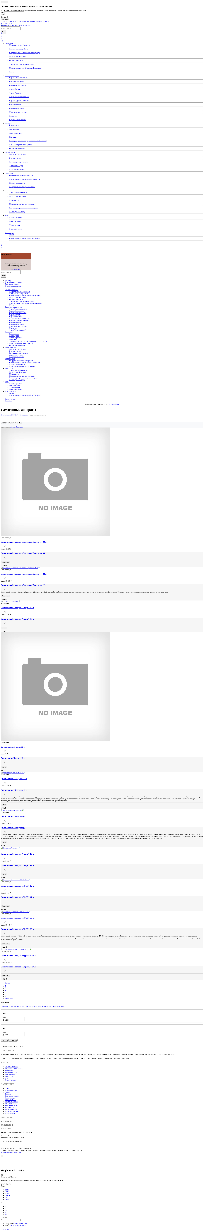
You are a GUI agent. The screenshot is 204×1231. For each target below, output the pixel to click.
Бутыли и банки (15, 221)
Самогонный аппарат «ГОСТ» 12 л (17, 886)
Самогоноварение (10, 43)
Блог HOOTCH (10, 1100)
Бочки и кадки (9, 233)
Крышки (61, 1006)
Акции (27, 25)
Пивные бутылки (15, 217)
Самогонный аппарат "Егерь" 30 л (17, 608)
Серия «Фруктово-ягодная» (19, 101)
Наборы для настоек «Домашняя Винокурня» (25, 68)
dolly (6, 1190)
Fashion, (11, 1225)
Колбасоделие (14, 129)
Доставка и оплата (42, 21)
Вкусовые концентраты (12, 76)
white (7, 1191)
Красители (13, 116)
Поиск (4, 32)
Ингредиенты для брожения (19, 45)
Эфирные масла (15, 158)
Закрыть (4, 2)
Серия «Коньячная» (16, 81)
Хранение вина (15, 225)
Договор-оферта (11, 1109)
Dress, (21, 1224)
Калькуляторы (6, 25)
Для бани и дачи (10, 152)
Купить (4, 628)
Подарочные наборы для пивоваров (22, 187)
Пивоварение (9, 173)
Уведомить (5, 562)
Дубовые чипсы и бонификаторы (21, 64)
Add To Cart (5, 1229)
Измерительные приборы (18, 49)
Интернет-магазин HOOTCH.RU (9, 415)
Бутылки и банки (15, 229)
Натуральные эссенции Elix (19, 97)
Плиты (11, 72)
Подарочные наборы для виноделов (22, 204)
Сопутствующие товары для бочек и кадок (24, 238)
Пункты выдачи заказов (26, 21)
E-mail (3, 15)
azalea (7, 1193)
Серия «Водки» (15, 89)
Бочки (11, 235)
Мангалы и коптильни (17, 154)
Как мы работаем (11, 1102)
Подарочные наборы (16, 169)
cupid (7, 1199)
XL (6, 1214)
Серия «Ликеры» (15, 93)
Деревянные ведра (16, 166)
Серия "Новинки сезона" (18, 78)
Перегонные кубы (21, 1006)
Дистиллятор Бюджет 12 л (13, 747)
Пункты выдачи (11, 1090)
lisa (6, 1197)
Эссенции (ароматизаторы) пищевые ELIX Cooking (28, 141)
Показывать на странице (10, 1046)
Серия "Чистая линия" (17, 120)
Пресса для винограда (17, 212)
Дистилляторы (33, 1006)
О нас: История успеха (9, 21)
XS (6, 1206)
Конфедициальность (12, 1111)
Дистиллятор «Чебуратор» (13, 816)
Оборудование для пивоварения (21, 175)
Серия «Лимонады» (16, 108)
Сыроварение (14, 125)
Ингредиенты (14, 200)
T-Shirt (26, 1224)
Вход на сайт (15, 269)
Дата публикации (16, 427)
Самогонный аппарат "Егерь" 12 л (17, 854)
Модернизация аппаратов (48, 1006)
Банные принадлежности (18, 162)
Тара (6, 215)
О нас (7, 1088)
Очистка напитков (16, 60)
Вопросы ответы (11, 1103)
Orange (7, 1195)
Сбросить (5, 1040)
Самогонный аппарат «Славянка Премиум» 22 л (24, 574)
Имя (2, 12)
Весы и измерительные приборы (21, 145)
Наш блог (15, 25)
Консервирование (15, 133)
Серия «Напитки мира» (17, 85)
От (4, 1018)
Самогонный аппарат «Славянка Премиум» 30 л (24, 542)
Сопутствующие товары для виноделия (23, 208)
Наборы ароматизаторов (18, 112)
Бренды (22, 25)
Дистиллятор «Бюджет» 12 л (14, 779)
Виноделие (8, 191)
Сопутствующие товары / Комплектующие (24, 53)
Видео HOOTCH (11, 1105)
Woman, (16, 1224)
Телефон (4, 17)
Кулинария (8, 123)
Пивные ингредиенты (17, 183)
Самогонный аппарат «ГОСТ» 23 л (17, 918)
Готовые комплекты (8, 1006)
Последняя (9, 998)
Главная (8, 280)
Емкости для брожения (17, 56)
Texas (24, 1225)
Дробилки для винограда (18, 192)
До (4, 1020)
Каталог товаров (24, 415)
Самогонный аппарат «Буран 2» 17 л (18, 955)
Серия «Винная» (15, 104)
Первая (7, 983)
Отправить (5, 19)
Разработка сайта (11, 1152)
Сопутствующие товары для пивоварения (24, 179)
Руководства (9, 1107)
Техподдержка (10, 1113)
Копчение (12, 137)
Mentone (18, 1225)
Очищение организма (17, 148)
